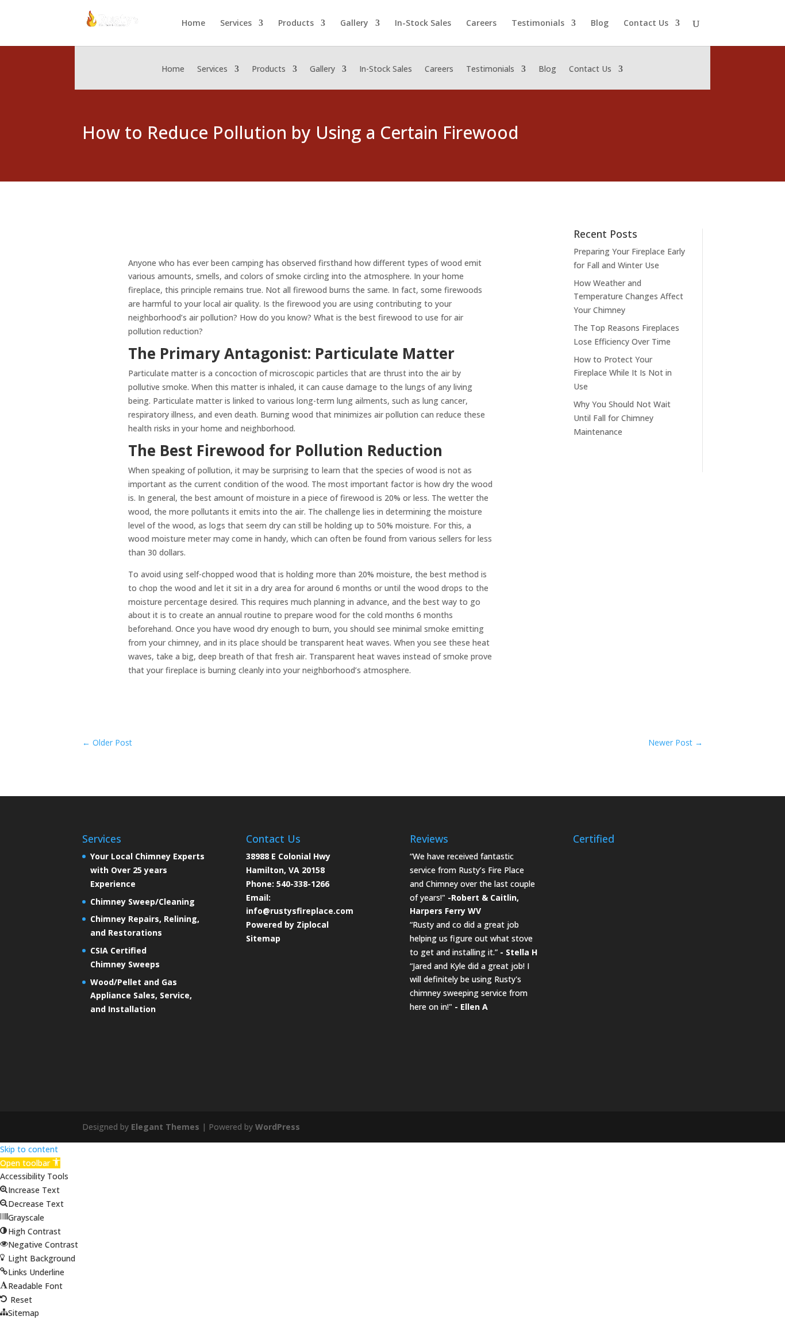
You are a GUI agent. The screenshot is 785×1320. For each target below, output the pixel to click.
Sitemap (263, 938)
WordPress (277, 1126)
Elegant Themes (165, 1126)
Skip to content (29, 1149)
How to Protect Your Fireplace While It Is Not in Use (623, 373)
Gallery (354, 23)
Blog (600, 23)
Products (296, 23)
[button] (30, 1162)
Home (193, 23)
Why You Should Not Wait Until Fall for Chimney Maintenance (622, 418)
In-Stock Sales (423, 23)
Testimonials (537, 23)
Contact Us (646, 23)
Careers (481, 23)
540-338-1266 (302, 883)
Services (236, 23)
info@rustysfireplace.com (299, 910)
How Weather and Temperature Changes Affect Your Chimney (628, 296)
